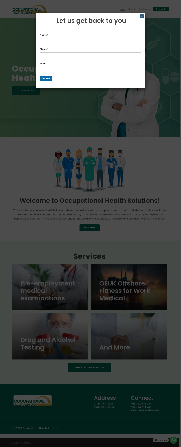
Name (44, 35)
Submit (46, 78)
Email (44, 63)
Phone (44, 49)
